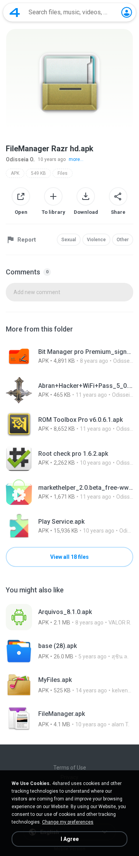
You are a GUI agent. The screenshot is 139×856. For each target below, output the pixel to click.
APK (15, 173)
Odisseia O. (20, 159)
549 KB (38, 173)
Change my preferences (67, 822)
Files (63, 173)
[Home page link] (15, 12)
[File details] (69, 356)
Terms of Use (69, 768)
